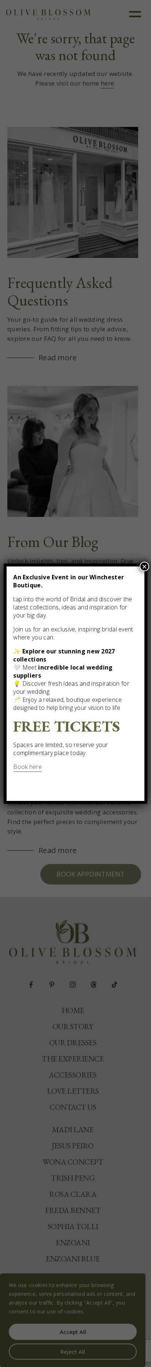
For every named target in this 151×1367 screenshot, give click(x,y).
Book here (27, 767)
